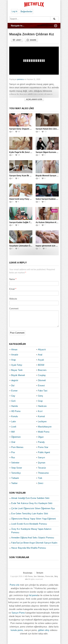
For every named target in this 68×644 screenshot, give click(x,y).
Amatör (14, 354)
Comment (13, 308)
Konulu (14, 416)
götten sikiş (43, 630)
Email (12, 289)
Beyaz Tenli (16, 370)
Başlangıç (28, 573)
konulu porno (17, 630)
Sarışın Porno (18, 612)
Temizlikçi (16, 473)
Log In (14, 11)
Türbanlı (15, 478)
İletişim (39, 573)
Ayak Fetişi (16, 365)
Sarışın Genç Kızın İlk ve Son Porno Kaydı (28, 175)
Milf (13, 432)
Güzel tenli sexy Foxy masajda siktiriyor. (28, 199)
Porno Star (43, 447)
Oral (13, 442)
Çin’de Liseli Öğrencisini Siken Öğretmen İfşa (33, 508)
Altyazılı (42, 349)
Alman (14, 349)
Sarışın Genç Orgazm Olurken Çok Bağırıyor (30, 129)
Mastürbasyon (44, 426)
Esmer (14, 390)
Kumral (41, 416)
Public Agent (44, 452)
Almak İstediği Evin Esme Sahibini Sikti (30, 498)
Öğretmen (16, 437)
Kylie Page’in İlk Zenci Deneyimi (24, 152)
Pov (13, 452)
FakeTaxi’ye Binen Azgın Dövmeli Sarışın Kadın (34, 543)
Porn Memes (17, 447)
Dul (12, 385)
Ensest (41, 385)
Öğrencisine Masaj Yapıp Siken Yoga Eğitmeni (33, 518)
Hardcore (42, 406)
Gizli (13, 401)
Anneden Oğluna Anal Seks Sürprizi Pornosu (32, 537)
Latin (13, 421)
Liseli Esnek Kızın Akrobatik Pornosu (29, 524)
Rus (13, 457)
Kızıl (40, 411)
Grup (40, 401)
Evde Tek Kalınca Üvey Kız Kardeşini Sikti (31, 503)
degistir (14, 380)
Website (13, 299)
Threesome (43, 473)
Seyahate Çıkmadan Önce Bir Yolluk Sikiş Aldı (30, 246)
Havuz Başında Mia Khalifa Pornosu (28, 548)
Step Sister (16, 468)
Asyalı (41, 360)
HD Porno (15, 411)
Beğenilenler (26, 11)
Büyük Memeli (18, 375)
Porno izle (14, 585)
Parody (41, 442)
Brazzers (42, 370)
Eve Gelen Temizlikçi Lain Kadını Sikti (29, 513)
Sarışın (41, 457)
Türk (40, 478)
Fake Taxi (42, 390)
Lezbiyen (42, 421)
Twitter (14, 483)
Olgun (41, 437)
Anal (40, 354)
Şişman (41, 462)
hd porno (33, 595)
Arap (13, 360)
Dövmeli (42, 380)
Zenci (40, 483)
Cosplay (42, 375)
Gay (13, 396)
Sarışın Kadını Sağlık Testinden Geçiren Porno (30, 222)
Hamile (14, 406)
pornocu (20, 79)
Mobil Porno (43, 432)
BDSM (41, 365)
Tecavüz (42, 468)
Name (12, 279)
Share (33, 40)
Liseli (13, 426)
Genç (40, 396)
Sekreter (15, 462)
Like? (18, 40)
